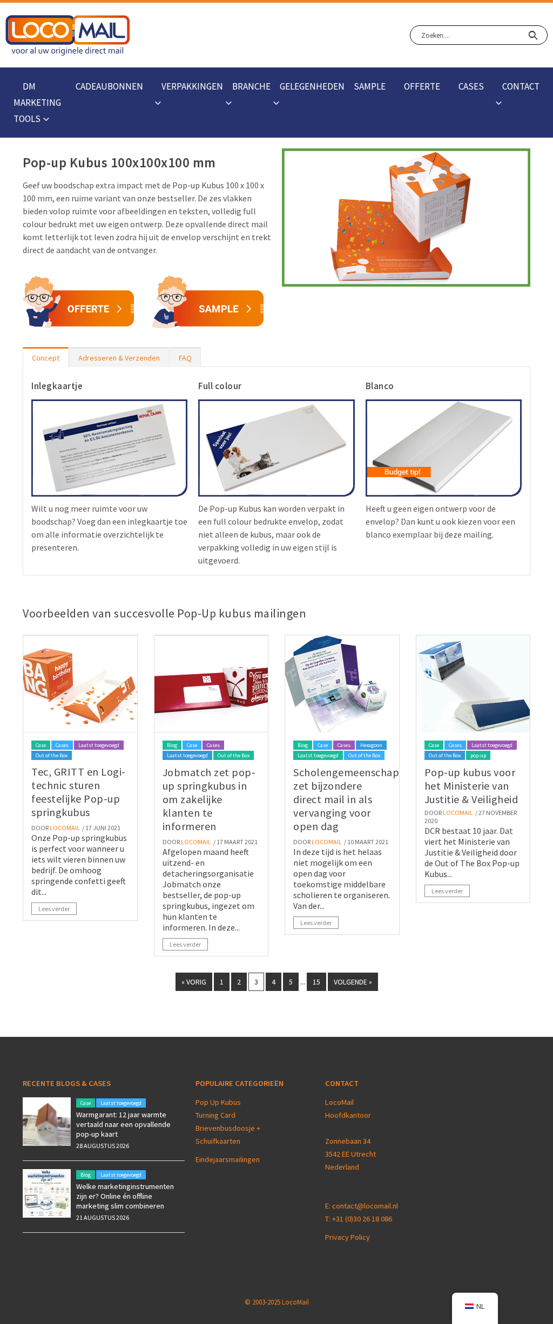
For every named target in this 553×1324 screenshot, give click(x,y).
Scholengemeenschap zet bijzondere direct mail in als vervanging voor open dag (346, 799)
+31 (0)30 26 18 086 (362, 1219)
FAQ (185, 358)
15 (316, 982)
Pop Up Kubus (218, 1102)
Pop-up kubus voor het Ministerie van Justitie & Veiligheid (471, 785)
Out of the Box (52, 755)
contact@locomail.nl (365, 1206)
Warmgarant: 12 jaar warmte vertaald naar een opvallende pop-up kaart (123, 1124)
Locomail (65, 828)
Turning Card (215, 1115)
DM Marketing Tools (37, 102)
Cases (471, 86)
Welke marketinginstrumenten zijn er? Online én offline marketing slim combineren (125, 1196)
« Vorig (193, 982)
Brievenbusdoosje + (228, 1128)
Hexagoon (371, 745)
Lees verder (54, 909)
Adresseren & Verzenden (119, 358)
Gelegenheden (312, 86)
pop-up (478, 755)
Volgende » (353, 982)
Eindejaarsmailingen (227, 1159)
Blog (172, 745)
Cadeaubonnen (109, 86)
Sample (370, 86)
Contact (520, 86)
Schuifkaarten (217, 1141)
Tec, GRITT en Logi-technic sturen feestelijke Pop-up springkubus (78, 792)
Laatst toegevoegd (98, 745)
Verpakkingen (192, 86)
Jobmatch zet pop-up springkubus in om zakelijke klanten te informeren (209, 799)
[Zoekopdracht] (532, 35)
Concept (45, 358)
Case (41, 745)
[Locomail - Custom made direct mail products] (67, 35)
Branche (251, 86)
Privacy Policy (347, 1237)
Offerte (422, 86)
